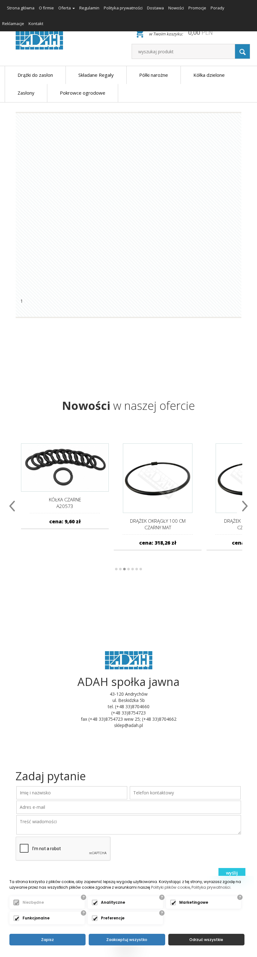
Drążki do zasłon (35, 75)
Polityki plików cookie (170, 887)
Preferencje (112, 918)
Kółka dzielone (209, 75)
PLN (200, 32)
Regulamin (89, 8)
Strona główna (20, 8)
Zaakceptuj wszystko (126, 939)
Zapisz (47, 939)
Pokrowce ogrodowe (82, 93)
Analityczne (113, 902)
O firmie (46, 8)
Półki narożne (153, 75)
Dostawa (155, 8)
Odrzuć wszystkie (206, 939)
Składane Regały (96, 75)
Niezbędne (33, 902)
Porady (217, 8)
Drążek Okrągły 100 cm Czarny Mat (158, 524)
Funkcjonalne (36, 918)
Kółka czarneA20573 (65, 502)
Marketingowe (193, 902)
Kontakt (36, 23)
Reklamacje (13, 23)
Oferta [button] (65, 8)
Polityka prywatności (123, 8)
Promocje (197, 8)
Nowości (176, 8)
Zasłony (26, 93)
